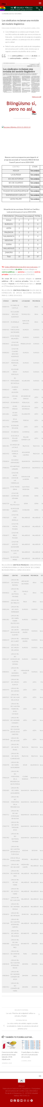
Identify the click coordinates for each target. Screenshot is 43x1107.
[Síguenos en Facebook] (15, 1100)
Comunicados (8, 14)
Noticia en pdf (36, 97)
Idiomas (18, 14)
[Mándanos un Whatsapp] (28, 1100)
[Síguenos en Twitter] (18, 1100)
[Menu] (40, 3)
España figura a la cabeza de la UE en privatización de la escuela (30, 1054)
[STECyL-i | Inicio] (5, 3)
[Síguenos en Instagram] (25, 1100)
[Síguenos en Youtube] (21, 1100)
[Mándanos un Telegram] (31, 1100)
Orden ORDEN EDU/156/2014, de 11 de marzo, (21, 267)
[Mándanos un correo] (11, 1100)
